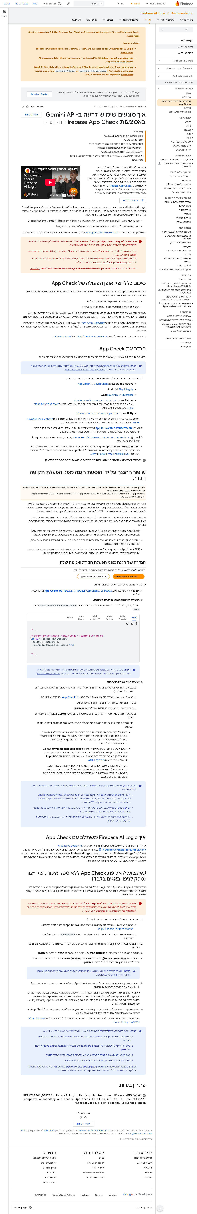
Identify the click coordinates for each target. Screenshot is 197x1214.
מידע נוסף (35, 268)
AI (150, 19)
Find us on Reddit (95, 1162)
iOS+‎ (128, 454)
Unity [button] (70, 617)
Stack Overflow (48, 1162)
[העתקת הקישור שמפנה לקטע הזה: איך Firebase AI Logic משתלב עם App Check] (43, 838)
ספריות (148, 1172)
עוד (122, 3)
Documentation (182, 13)
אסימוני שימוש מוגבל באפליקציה (91, 971)
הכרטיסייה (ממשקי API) (117, 929)
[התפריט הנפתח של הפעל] (103, 20)
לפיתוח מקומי (85, 369)
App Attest (84, 383)
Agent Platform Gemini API (93, 576)
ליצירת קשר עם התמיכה (44, 1157)
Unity (93, 454)
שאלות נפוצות (49, 1182)
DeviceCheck (101, 383)
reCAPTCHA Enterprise (120, 395)
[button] (179, 61)
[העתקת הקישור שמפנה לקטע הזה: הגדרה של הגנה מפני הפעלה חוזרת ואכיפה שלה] (57, 563)
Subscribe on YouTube (93, 1172)
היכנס (7, 3)
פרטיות (139, 1207)
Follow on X (98, 1167)
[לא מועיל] (23, 106)
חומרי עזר (91, 19)
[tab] (134, 617)
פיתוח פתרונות (157, 3)
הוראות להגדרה (133, 200)
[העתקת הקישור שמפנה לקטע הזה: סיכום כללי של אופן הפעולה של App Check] (48, 284)
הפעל (110, 19)
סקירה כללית (186, 19)
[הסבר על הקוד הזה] (127, 623)
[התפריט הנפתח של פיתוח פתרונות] (146, 3)
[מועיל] (27, 106)
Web (110, 454)
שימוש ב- (48, 673)
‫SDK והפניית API (144, 1162)
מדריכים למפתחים (143, 1157)
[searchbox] (176, 29)
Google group (49, 1167)
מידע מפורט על (92, 336)
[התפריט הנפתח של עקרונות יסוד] (157, 20)
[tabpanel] (83, 642)
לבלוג (101, 1157)
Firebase (142, 106)
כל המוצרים (40, 1195)
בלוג (35, 3)
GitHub (148, 1177)
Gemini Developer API (125, 576)
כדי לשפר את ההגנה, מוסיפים (101, 437)
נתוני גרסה (51, 1172)
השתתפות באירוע (95, 1177)
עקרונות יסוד (167, 19)
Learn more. (133, 35)
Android (119, 454)
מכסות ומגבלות (62, 336)
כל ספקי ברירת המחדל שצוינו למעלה (95, 400)
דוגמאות (76, 19)
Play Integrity (126, 389)
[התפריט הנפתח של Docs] (130, 3)
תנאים (149, 1207)
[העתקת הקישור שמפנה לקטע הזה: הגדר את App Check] (96, 349)
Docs (137, 3)
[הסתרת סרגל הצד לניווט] (160, 1208)
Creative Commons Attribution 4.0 (94, 1130)
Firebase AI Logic (153, 13)
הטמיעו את (99, 590)
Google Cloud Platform (63, 1195)
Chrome (99, 1195)
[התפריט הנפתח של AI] (145, 20)
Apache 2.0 (49, 1130)
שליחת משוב (31, 114)
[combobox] (89, 3)
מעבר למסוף (21, 3)
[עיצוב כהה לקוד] (132, 623)
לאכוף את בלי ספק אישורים (112, 262)
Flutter (102, 454)
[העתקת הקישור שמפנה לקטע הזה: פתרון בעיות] (116, 1085)
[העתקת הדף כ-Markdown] (51, 122)
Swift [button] (134, 617)
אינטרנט (135, 1022)
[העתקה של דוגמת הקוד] (137, 623)
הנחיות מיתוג (50, 1177)
